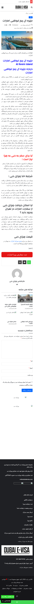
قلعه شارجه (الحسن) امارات (27, 305)
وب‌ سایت (30, 375)
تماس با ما (9, 585)
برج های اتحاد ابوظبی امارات (27, 322)
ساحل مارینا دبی (11, 321)
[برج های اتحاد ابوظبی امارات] (25, 315)
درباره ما (15, 585)
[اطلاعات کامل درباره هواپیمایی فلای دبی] (8, 298)
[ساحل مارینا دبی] (8, 315)
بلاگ (27, 13)
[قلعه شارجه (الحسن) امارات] (25, 298)
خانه (30, 13)
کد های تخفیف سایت (23, 1)
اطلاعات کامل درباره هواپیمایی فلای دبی (10, 305)
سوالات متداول (6, 588)
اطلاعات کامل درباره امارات (25, 537)
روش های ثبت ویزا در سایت (25, 541)
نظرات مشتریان (27, 588)
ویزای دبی (22, 464)
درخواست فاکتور (28, 500)
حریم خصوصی (17, 591)
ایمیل (31, 368)
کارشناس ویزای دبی (25, 25)
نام (31, 361)
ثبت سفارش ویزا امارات (17, 255)
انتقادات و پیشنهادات (16, 588)
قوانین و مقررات (23, 585)
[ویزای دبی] (21, 7)
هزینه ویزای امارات (16, 241)
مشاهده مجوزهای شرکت (26, 567)
